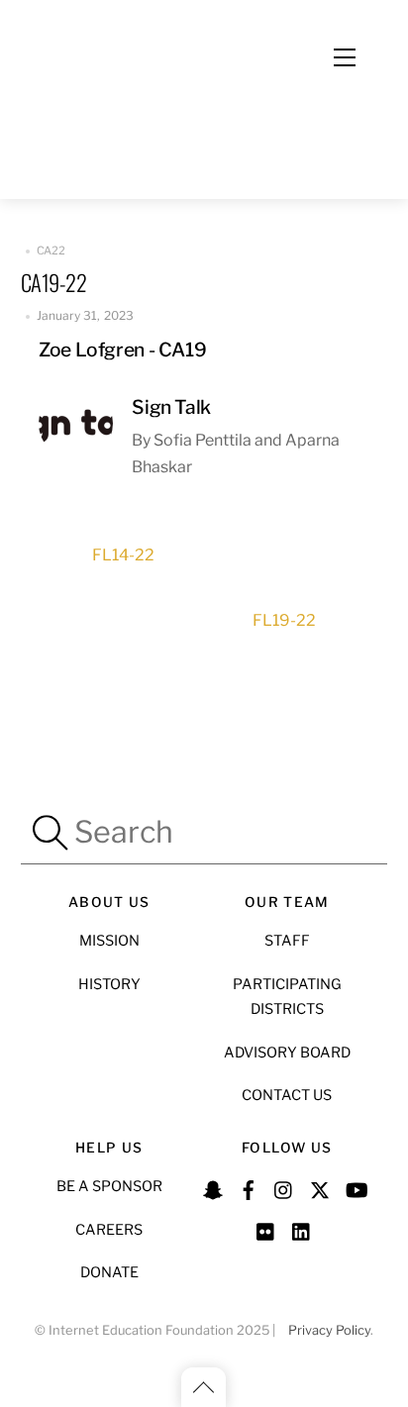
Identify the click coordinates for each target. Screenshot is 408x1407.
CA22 (51, 250)
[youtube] (355, 1187)
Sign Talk (171, 407)
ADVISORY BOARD (287, 1052)
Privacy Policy (329, 1330)
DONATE (109, 1272)
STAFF (287, 941)
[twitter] (320, 1187)
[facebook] (248, 1187)
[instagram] (284, 1187)
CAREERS (109, 1230)
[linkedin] (302, 1229)
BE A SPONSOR (109, 1186)
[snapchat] (213, 1187)
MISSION (109, 941)
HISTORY (109, 984)
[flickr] (266, 1229)
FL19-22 (284, 620)
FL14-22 (123, 555)
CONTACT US (287, 1095)
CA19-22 (54, 281)
